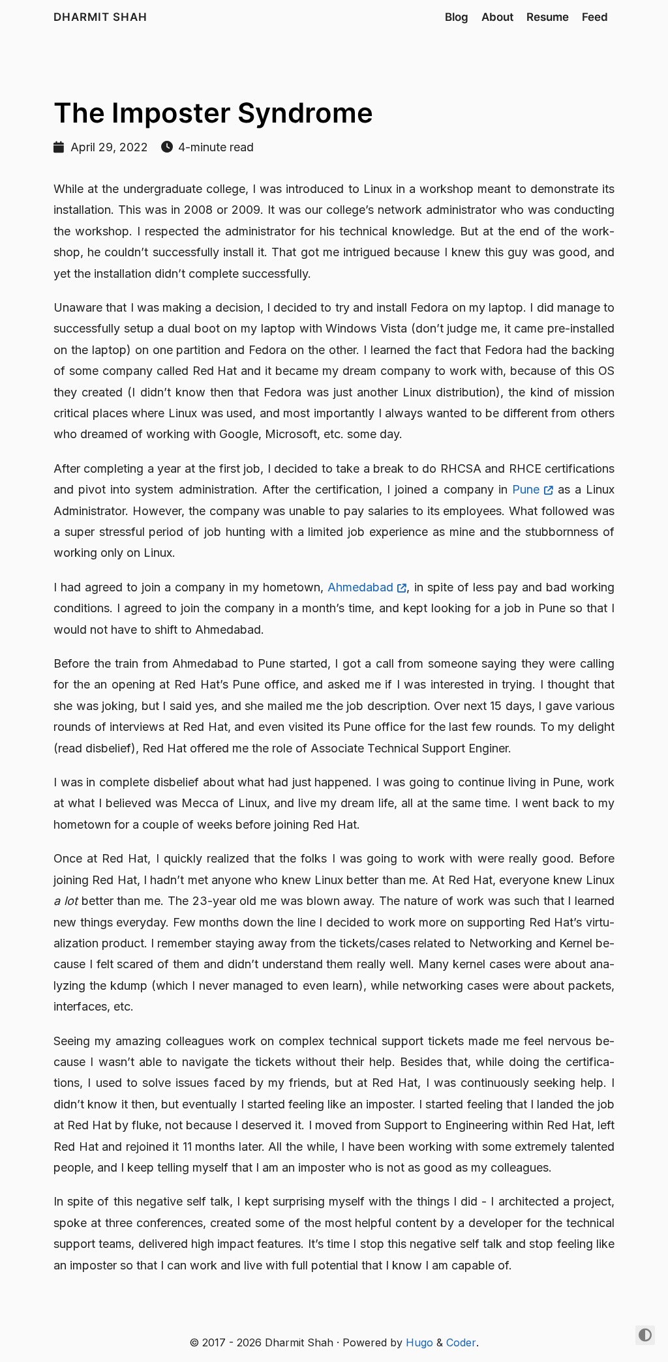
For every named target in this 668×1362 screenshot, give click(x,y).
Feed (595, 16)
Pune (525, 489)
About (497, 16)
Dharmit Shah (100, 16)
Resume (547, 16)
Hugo (419, 1342)
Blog (456, 16)
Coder (461, 1342)
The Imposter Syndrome (213, 112)
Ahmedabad (360, 587)
